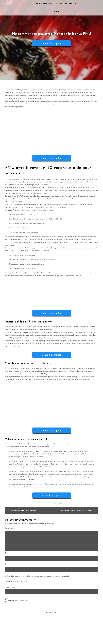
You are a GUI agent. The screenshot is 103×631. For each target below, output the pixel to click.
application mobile (33, 232)
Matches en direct (51, 612)
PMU (76, 4)
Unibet (56, 11)
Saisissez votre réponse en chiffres (16, 581)
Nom (7, 553)
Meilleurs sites (41, 4)
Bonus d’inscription (51, 495)
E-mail (8, 564)
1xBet (50, 4)
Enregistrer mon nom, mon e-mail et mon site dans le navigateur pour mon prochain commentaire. (38, 576)
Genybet (68, 4)
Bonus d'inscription (52, 43)
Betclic (59, 4)
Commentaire (9, 528)
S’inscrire (31, 480)
